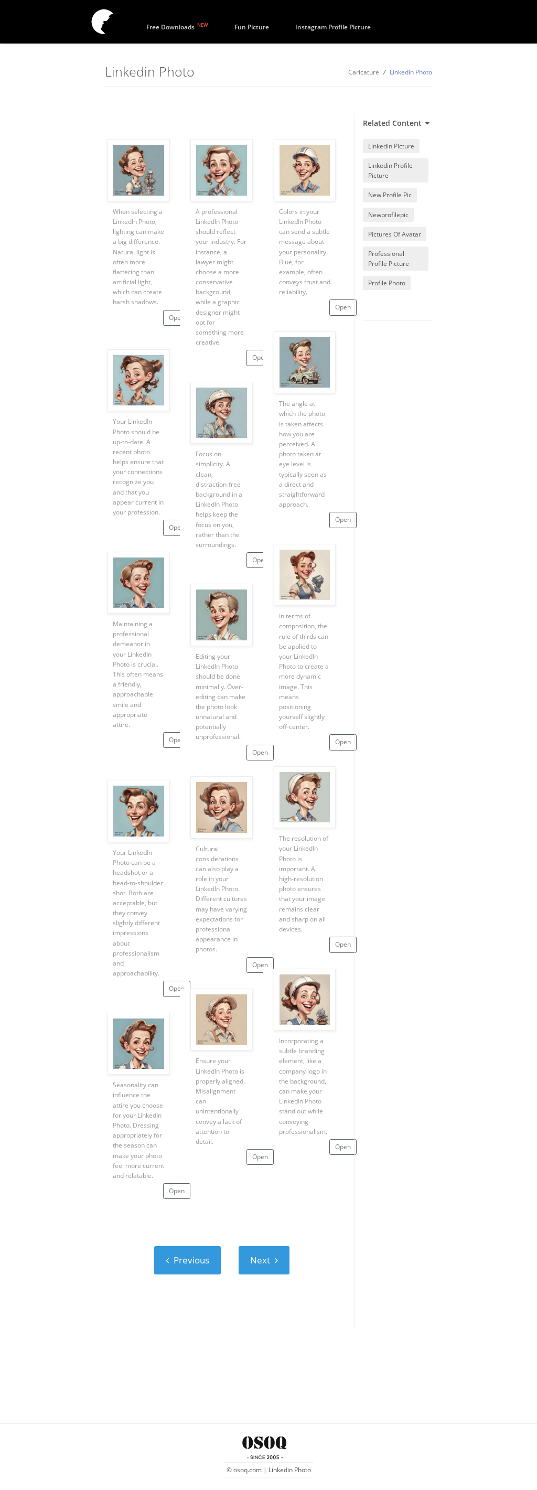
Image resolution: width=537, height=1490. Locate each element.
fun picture (251, 27)
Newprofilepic (388, 214)
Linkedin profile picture (390, 170)
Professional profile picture (388, 258)
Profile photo (386, 282)
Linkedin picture (391, 146)
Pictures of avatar (394, 234)
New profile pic (390, 194)
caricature (363, 72)
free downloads (177, 26)
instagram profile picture (333, 27)
